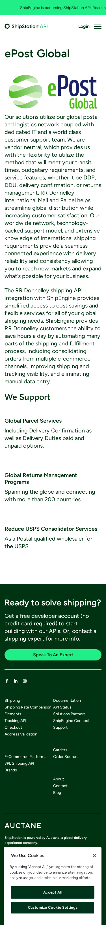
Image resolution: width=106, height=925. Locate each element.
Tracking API (15, 720)
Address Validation (21, 734)
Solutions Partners (69, 714)
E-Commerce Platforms (25, 756)
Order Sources (66, 756)
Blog (57, 792)
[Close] (94, 855)
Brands (11, 770)
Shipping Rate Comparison (28, 707)
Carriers (60, 750)
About (58, 779)
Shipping (12, 700)
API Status (62, 707)
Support (60, 727)
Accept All (52, 892)
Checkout (13, 727)
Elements (13, 714)
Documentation (67, 700)
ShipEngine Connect (71, 720)
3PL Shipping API (19, 763)
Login (84, 26)
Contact (60, 785)
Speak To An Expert (53, 654)
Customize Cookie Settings (52, 907)
